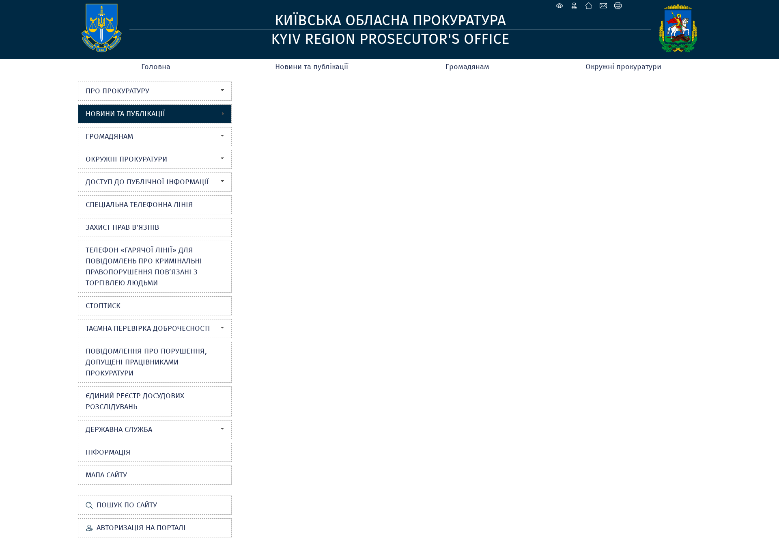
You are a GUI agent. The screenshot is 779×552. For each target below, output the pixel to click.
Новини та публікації (311, 66)
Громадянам (467, 66)
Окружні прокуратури (623, 66)
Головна (155, 66)
